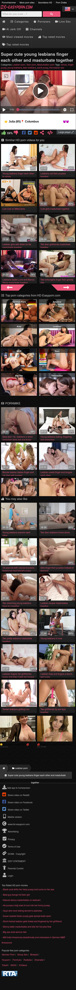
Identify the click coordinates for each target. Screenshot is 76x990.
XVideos (23, 965)
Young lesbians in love (51, 638)
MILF (19, 351)
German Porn (19, 301)
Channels (35, 29)
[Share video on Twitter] (30, 133)
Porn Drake (61, 2)
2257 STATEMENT (16, 861)
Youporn (6, 959)
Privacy (11, 839)
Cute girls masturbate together (54, 208)
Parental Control (15, 868)
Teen (57, 351)
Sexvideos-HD (45, 2)
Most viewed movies (19, 37)
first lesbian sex (56, 67)
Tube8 (5, 965)
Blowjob (34, 954)
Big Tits (19, 375)
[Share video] (42, 133)
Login (10, 875)
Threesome (57, 375)
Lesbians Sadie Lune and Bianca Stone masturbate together (18, 281)
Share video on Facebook (20, 802)
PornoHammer (9, 2)
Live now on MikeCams (13, 208)
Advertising (13, 831)
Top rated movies (53, 37)
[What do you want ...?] (51, 14)
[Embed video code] (50, 133)
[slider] (39, 109)
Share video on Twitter (18, 809)
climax (64, 64)
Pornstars (44, 21)
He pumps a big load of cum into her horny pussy (26, 905)
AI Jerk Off (13, 29)
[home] (3, 768)
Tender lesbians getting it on (16, 709)
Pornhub (17, 959)
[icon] (4, 21)
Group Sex (22, 954)
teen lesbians (29, 67)
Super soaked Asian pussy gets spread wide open (27, 915)
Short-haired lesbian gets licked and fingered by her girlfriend (32, 921)
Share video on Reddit (18, 795)
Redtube (28, 959)
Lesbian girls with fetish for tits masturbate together (16, 246)
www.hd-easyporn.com (19, 824)
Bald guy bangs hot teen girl (16, 894)
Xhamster (39, 959)
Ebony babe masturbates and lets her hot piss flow (27, 926)
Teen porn (31, 64)
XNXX (13, 965)
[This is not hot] (16, 133)
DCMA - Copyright (16, 853)
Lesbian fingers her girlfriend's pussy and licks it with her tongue (18, 675)
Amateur (57, 301)
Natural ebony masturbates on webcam (22, 899)
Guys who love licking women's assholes (22, 910)
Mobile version (14, 816)
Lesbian (57, 326)
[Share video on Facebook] (24, 133)
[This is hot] (4, 133)
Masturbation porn (46, 64)
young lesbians (14, 67)
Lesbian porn (19, 64)
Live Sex (65, 21)
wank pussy (42, 67)
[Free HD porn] (17, 8)
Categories (21, 21)
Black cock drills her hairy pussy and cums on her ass (28, 889)
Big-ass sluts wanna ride (15, 931)
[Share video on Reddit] (36, 133)
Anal (19, 326)
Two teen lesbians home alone (55, 532)
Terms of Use (13, 846)
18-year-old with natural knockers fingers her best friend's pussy (18, 569)
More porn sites (27, 2)
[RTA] (9, 975)
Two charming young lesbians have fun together (16, 604)
